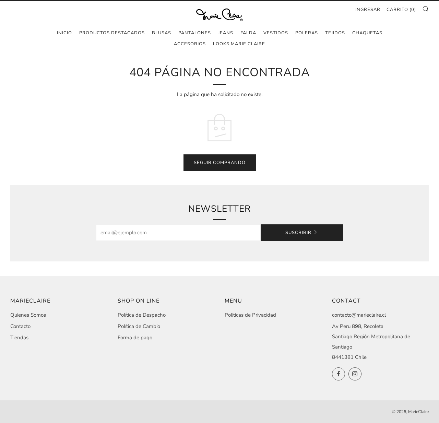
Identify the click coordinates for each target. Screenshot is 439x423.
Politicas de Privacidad (250, 315)
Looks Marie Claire (239, 44)
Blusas (161, 33)
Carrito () (401, 10)
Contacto (20, 326)
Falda (248, 33)
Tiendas (19, 337)
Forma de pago (135, 337)
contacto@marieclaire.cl (359, 315)
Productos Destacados (112, 33)
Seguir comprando (220, 163)
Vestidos (275, 33)
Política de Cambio (139, 326)
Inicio (64, 33)
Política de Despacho (142, 315)
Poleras (306, 33)
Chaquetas (367, 33)
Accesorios (190, 44)
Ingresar (367, 10)
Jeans (225, 33)
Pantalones (194, 33)
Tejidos (335, 33)
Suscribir (298, 233)
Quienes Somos (28, 315)
